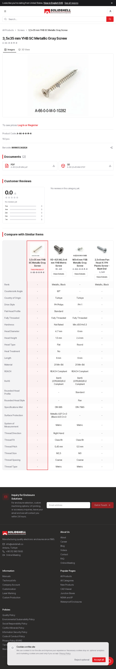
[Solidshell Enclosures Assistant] (109, 661)
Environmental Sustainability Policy (18, 619)
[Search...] (110, 19)
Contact (64, 554)
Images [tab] (11, 49)
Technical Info (9, 580)
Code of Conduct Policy (13, 636)
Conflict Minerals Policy (13, 628)
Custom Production (11, 597)
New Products (67, 584)
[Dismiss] (112, 3)
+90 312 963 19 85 (14, 551)
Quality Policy (8, 615)
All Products (8, 30)
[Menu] (5, 11)
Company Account (11, 584)
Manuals (6, 576)
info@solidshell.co (14, 544)
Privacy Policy (65, 653)
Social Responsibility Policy (14, 623)
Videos (63, 550)
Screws (21, 30)
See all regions (71, 3)
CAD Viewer (66, 589)
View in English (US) (53, 3)
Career (63, 541)
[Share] (111, 147)
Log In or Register (28, 125)
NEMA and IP (66, 597)
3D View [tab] (26, 49)
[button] (58, 85)
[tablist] (17, 49)
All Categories (67, 580)
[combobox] (54, 19)
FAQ (62, 558)
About (63, 537)
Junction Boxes (67, 593)
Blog (62, 546)
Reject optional (81, 659)
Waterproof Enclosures (71, 601)
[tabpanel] (58, 85)
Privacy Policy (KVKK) (12, 640)
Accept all (99, 659)
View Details (58, 274)
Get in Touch (100, 505)
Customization (9, 589)
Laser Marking (9, 593)
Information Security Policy (14, 632)
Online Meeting (13, 555)
